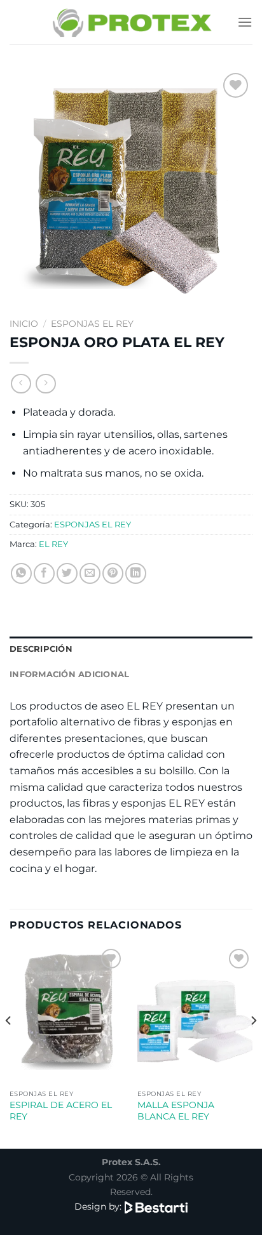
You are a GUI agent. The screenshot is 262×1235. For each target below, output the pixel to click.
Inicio (24, 324)
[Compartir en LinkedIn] (135, 573)
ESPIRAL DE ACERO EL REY (61, 1110)
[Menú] (244, 21)
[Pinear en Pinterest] (112, 573)
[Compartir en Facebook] (44, 573)
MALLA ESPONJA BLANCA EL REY (175, 1110)
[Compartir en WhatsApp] (21, 573)
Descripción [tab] (41, 649)
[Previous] (9, 1045)
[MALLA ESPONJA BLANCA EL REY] (194, 1014)
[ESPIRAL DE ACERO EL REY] (67, 1014)
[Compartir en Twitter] (67, 573)
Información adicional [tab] (69, 674)
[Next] (253, 1045)
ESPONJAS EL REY (92, 324)
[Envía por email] (89, 573)
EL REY (53, 544)
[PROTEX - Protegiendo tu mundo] (131, 22)
